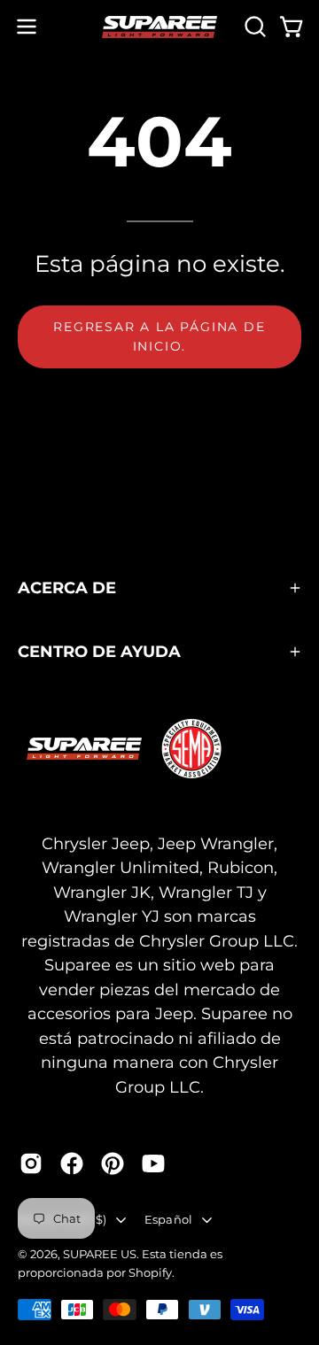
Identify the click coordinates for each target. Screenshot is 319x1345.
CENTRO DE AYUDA (99, 651)
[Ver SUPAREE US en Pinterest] (112, 1163)
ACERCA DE (67, 587)
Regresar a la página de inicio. (159, 336)
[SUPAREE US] (159, 27)
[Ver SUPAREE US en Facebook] (71, 1163)
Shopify (150, 1272)
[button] (253, 26)
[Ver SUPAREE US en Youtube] (153, 1163)
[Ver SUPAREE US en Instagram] (31, 1163)
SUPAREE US (99, 1254)
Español (168, 1219)
